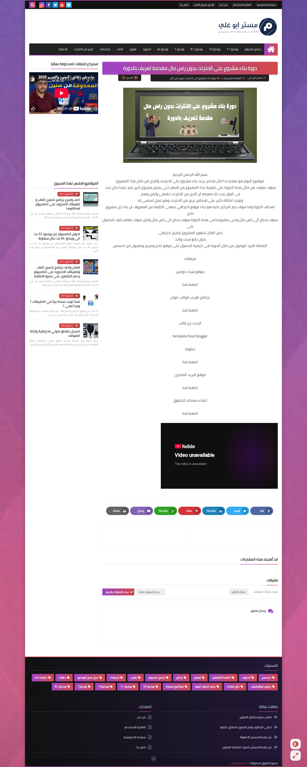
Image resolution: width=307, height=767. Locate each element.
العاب (120, 49)
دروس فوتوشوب (261, 686)
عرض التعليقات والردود (117, 592)
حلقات (62, 677)
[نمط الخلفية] (295, 755)
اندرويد (147, 49)
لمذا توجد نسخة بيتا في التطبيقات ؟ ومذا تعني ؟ (55, 303)
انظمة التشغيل (221, 677)
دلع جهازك (233, 686)
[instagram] (42, 5)
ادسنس (266, 677)
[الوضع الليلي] (295, 744)
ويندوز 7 (179, 49)
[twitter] (55, 5)
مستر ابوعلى (238, 763)
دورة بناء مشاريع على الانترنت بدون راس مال (193, 78)
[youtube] (62, 5)
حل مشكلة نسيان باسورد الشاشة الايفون (247, 747)
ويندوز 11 (232, 49)
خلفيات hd (41, 677)
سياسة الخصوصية (266, 4)
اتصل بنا (184, 4)
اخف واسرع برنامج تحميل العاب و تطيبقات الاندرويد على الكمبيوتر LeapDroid (57, 203)
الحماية (63, 49)
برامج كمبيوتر (252, 49)
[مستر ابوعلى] (247, 26)
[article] (148, 537)
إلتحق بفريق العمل (204, 4)
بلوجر (134, 677)
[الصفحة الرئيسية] (271, 49)
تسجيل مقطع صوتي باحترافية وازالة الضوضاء (55, 333)
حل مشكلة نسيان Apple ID (256, 737)
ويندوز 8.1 (196, 49)
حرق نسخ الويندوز (87, 677)
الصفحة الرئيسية (232, 78)
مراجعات (105, 49)
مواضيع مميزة (175, 686)
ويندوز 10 (214, 49)
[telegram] (69, 5)
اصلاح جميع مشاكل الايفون (256, 717)
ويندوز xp (162, 49)
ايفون (132, 49)
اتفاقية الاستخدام (242, 4)
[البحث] (32, 5)
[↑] (153, 759)
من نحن (223, 4)
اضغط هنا (190, 284)
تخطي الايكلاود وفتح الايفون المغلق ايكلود (246, 727)
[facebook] (49, 5)
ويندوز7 (82, 686)
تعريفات (114, 677)
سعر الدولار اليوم (205, 686)
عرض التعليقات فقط (149, 592)
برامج (179, 677)
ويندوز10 (103, 686)
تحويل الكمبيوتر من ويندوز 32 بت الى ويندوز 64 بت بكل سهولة (57, 236)
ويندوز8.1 (60, 686)
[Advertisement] (105, 24)
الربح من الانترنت (83, 49)
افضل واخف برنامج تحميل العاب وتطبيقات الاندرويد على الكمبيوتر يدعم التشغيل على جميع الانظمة (57, 271)
